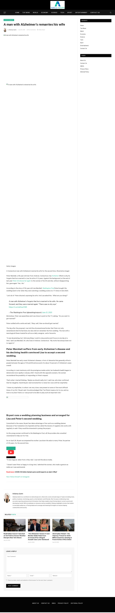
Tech (62, 12)
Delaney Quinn (12, 29)
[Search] (110, 13)
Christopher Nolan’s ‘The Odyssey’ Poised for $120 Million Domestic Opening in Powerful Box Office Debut (62, 536)
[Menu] (5, 13)
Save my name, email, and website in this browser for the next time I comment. (30, 580)
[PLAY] (11, 448)
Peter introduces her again (22, 281)
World (35, 12)
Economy (44, 12)
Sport (69, 12)
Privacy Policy (84, 69)
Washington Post (48, 288)
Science (54, 12)
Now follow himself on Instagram (17, 477)
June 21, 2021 (47, 312)
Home (17, 12)
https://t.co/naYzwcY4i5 (18, 307)
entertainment (8, 20)
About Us (83, 60)
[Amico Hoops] (57, 5)
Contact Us (95, 12)
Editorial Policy (84, 72)
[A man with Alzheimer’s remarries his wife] (39, 57)
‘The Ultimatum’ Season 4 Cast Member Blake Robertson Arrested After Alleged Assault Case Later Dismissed (39, 536)
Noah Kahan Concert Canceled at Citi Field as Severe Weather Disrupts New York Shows (15, 536)
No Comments (32, 29)
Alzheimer (55, 276)
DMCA (82, 66)
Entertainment (81, 12)
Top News (26, 12)
